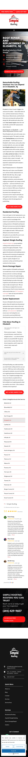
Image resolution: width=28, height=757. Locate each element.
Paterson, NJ (7, 459)
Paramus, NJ (7, 467)
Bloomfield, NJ (8, 407)
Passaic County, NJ (9, 493)
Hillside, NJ (7, 437)
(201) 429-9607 (12, 610)
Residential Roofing (10, 714)
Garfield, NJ (7, 424)
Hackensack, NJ (8, 429)
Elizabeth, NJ (7, 420)
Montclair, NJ (7, 485)
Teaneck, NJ (7, 480)
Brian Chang (11, 516)
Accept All (13, 750)
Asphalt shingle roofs (8, 243)
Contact (7, 695)
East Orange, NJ (8, 416)
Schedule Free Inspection (10, 619)
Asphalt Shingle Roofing (11, 718)
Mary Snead (11, 538)
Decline (7, 746)
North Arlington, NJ (9, 450)
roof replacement (12, 310)
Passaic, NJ (7, 454)
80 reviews (20, 511)
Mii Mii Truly (11, 561)
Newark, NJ (7, 446)
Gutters (7, 725)
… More (13, 535)
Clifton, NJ (7, 411)
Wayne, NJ (7, 463)
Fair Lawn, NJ (7, 472)
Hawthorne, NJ (8, 433)
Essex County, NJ (8, 497)
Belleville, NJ (7, 403)
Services (7, 699)
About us (7, 689)
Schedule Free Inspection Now (14, 71)
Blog (6, 692)
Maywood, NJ (7, 441)
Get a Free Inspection (14, 206)
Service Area (8, 702)
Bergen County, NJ (9, 489)
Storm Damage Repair (11, 721)
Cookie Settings (19, 746)
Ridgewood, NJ (8, 476)
